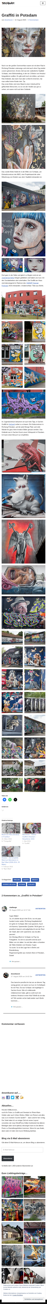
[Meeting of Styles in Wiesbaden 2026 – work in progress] (34, 1256)
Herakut (35, 879)
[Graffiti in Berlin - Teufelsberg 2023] (34, 1233)
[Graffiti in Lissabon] (34, 1187)
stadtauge (13, 907)
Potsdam (22, 884)
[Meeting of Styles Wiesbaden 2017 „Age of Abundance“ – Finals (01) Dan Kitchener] (12, 1210)
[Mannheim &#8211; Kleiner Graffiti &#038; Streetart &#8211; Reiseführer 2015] (31, 828)
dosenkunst (9, 20)
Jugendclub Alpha (8, 278)
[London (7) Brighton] (12, 1279)
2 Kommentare (33, 20)
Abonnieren (7, 1158)
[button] (23, 108)
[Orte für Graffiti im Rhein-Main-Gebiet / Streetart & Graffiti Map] (12, 1187)
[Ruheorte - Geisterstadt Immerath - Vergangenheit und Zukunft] (12, 1233)
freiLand (12, 424)
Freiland (17, 879)
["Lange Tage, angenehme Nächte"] (34, 1279)
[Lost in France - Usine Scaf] (34, 1210)
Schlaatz (31, 884)
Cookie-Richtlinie (17, 1295)
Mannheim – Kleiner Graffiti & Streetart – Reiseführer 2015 (29, 837)
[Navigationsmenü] (42, 3)
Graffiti (26, 879)
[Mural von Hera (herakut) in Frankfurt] (11, 828)
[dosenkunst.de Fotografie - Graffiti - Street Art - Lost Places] (8, 3)
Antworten (40, 909)
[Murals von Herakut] (12, 1256)
